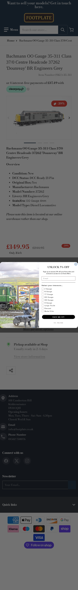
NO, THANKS (58, 323)
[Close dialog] (76, 264)
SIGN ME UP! (58, 317)
